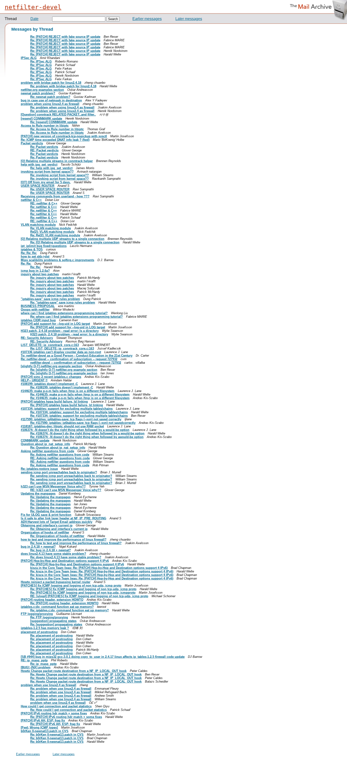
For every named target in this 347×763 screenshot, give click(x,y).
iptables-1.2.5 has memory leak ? (45, 628)
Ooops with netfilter (35, 309)
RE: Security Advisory (37, 338)
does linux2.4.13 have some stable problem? (53, 553)
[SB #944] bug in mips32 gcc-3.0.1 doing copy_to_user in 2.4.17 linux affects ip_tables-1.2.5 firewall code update (103, 657)
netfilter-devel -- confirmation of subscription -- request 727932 (75, 362)
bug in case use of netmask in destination (51, 100)
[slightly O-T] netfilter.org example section (51, 366)
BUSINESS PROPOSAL (38, 306)
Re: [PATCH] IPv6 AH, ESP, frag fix (55, 724)
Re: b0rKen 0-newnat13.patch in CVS (57, 734)
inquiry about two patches (40, 274)
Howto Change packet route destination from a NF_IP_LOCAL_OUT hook (74, 671)
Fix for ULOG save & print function (46, 515)
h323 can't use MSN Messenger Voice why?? (53, 486)
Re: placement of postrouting (51, 635)
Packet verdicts (32, 143)
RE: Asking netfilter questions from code (60, 458)
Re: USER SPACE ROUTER (49, 189)
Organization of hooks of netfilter (45, 532)
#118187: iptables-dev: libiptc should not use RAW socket (62, 426)
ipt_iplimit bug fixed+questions (44, 246)
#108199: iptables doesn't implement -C (49, 384)
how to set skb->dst (35, 256)
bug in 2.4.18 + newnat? (38, 546)
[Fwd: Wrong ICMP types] (39, 727)
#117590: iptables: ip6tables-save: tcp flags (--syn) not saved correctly (71, 419)
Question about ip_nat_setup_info (45, 444)
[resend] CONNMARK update (41, 118)
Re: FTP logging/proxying (49, 617)
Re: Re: (26, 263)
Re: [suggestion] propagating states (56, 624)
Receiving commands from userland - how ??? (55, 196)
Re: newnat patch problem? (50, 97)
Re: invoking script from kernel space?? (59, 175)
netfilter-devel (33, 7)
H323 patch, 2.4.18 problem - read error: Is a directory (60, 331)
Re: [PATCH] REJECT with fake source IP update (65, 36)
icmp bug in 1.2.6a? (35, 270)
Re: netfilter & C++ (43, 207)
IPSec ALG (29, 58)
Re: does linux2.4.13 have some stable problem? (65, 557)
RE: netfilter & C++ (43, 203)
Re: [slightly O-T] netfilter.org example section (63, 369)
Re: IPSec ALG (41, 61)
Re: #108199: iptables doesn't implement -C (61, 387)
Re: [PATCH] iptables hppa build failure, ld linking (66, 405)
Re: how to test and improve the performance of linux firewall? (76, 543)
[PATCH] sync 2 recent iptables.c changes (51, 377)
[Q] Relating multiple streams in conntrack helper (57, 161)
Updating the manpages (38, 493)
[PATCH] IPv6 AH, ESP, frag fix (43, 720)
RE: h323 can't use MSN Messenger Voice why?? (65, 490)
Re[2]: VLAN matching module (52, 231)
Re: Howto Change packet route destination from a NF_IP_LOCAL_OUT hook (86, 674)
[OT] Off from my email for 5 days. (46, 182)
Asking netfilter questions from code (47, 451)
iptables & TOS (32, 249)
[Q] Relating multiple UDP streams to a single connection (62, 239)
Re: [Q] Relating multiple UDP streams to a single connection (74, 242)
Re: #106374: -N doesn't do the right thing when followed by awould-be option (87, 437)
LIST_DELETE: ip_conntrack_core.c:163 (50, 345)
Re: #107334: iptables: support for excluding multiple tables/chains (79, 412)
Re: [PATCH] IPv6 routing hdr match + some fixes (66, 717)
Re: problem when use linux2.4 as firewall (60, 688)
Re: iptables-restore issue (39, 469)
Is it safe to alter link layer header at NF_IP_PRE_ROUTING (63, 518)
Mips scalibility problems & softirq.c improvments (57, 260)
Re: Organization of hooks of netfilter (57, 536)
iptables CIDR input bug (38, 320)
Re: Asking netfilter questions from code (59, 454)
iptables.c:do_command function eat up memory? (57, 607)
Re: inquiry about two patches (52, 277)
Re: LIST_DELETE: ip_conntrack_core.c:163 (62, 348)
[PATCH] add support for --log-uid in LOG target (55, 323)
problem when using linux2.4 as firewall (50, 104)
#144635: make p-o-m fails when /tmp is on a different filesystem (67, 391)
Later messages (188, 19)
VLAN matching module (38, 224)
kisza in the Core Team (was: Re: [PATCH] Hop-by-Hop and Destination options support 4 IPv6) (99, 568)
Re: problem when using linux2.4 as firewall (62, 107)
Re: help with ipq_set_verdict (51, 168)
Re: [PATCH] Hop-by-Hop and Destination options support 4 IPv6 (77, 564)
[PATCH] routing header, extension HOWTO (52, 599)
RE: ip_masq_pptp (34, 660)
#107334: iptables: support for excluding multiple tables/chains (67, 408)
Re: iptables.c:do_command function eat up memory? (69, 610)
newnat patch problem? (38, 93)
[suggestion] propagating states (53, 621)
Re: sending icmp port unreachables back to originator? (71, 476)
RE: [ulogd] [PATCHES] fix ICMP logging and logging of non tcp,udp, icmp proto (89, 596)
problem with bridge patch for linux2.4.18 (51, 82)
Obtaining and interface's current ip (46, 525)
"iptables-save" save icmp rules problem (50, 299)
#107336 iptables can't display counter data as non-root (61, 352)
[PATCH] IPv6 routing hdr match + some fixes (54, 713)
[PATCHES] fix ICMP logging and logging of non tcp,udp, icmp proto (71, 585)
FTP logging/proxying (37, 614)
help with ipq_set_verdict (39, 164)
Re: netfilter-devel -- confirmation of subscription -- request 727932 (69, 359)
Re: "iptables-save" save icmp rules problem (62, 302)
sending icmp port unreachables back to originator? (59, 472)
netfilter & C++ (31, 200)
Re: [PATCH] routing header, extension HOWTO (64, 603)
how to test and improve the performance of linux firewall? (63, 539)
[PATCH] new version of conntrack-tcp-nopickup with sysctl (64, 136)
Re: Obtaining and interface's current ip (59, 529)
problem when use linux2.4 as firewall (48, 685)
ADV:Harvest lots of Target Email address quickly (56, 522)
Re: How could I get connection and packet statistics (68, 710)
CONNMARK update (35, 440)
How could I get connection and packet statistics (56, 706)
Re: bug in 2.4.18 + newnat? (50, 550)
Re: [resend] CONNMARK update (53, 122)
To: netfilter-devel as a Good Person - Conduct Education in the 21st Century (76, 355)
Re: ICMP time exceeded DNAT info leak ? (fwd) (55, 140)
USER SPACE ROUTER (37, 186)
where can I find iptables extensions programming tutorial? (64, 313)
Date (34, 19)
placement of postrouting (39, 632)
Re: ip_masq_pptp (43, 664)
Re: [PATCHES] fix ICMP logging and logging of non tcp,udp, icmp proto (83, 589)
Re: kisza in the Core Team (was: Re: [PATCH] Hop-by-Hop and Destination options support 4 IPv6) (101, 571)
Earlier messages (147, 19)
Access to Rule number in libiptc (45, 125)
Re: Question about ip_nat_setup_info (57, 447)
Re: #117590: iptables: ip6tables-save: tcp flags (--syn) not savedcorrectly (82, 423)
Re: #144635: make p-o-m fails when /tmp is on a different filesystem (80, 394)
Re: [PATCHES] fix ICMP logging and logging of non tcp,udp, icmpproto (82, 592)
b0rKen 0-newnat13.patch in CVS (44, 731)
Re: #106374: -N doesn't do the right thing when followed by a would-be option (87, 433)
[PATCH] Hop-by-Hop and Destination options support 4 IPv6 (65, 561)
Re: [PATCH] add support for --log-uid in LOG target (67, 327)
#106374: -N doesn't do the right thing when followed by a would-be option (75, 430)
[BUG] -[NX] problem (36, 667)
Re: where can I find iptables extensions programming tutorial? (76, 316)
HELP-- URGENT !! (34, 380)
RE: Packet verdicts (44, 150)
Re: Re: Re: (29, 253)
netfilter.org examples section (42, 90)
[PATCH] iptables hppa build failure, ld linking (54, 401)
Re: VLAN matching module (50, 228)
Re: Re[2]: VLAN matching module (55, 235)
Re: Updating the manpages (50, 497)
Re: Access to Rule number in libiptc (57, 129)
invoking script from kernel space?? (47, 171)
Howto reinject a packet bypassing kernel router (55, 582)
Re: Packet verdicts (44, 147)
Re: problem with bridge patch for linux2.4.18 (63, 86)
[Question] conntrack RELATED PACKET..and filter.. (58, 114)
